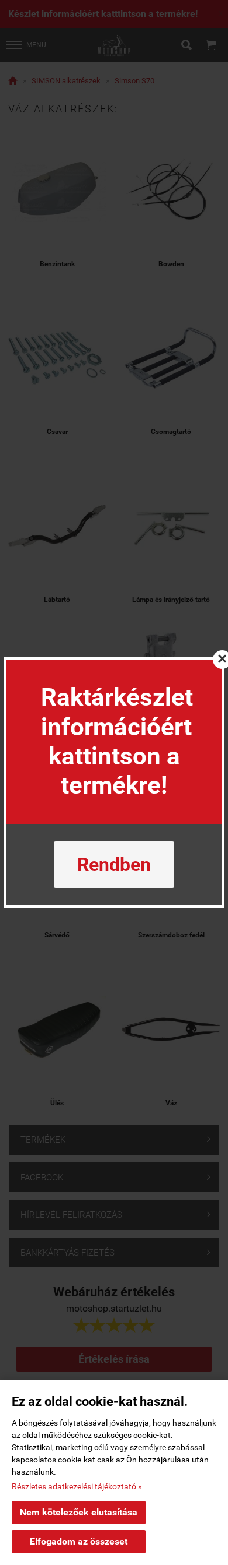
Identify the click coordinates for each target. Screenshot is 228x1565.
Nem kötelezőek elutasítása (78, 1512)
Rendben (114, 865)
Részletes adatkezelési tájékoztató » (77, 1486)
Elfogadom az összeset (78, 1541)
